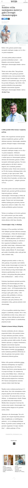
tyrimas (22, 362)
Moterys (16, 286)
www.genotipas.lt (19, 349)
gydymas (19, 236)
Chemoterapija (5, 236)
